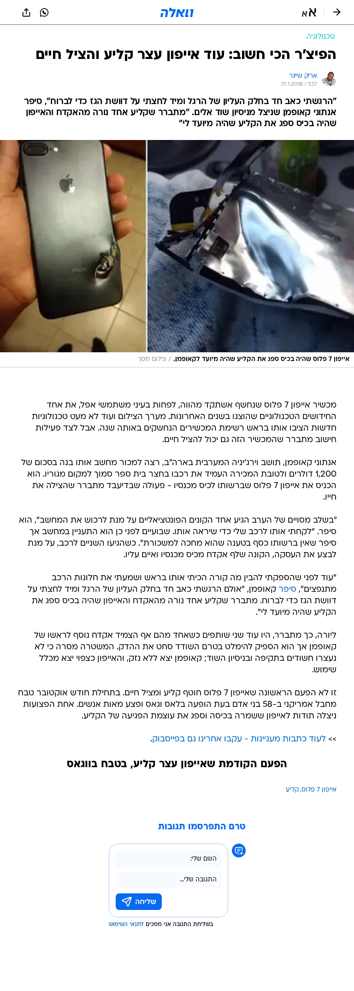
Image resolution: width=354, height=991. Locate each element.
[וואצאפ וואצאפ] (44, 12)
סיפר (287, 589)
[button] (309, 12)
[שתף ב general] (26, 12)
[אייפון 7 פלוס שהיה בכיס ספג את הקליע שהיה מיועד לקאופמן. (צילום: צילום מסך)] (177, 254)
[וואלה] (177, 12)
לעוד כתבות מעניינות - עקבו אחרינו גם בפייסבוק (239, 739)
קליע (292, 790)
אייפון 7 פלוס (318, 790)
